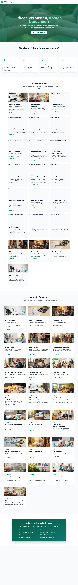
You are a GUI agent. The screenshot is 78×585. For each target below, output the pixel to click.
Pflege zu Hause (57, 1)
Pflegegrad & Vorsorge (69, 1)
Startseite (30, 1)
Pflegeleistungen (38, 1)
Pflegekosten (48, 1)
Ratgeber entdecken (38, 32)
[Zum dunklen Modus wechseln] (76, 2)
